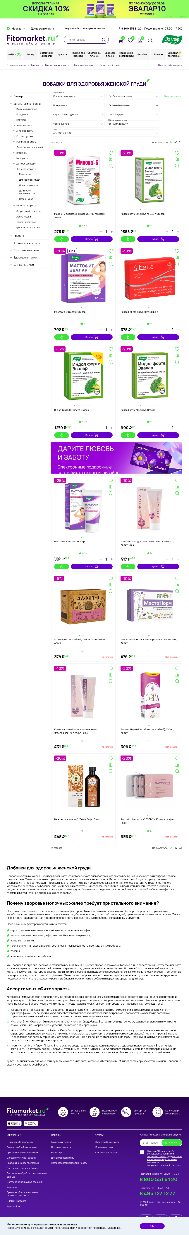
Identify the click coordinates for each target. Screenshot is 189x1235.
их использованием (63, 1227)
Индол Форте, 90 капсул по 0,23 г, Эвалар (143, 213)
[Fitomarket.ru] (33, 39)
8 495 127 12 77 (157, 1193)
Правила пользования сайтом (22, 1152)
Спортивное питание (94, 54)
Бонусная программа (174, 54)
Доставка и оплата (42, 28)
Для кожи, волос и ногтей (29, 147)
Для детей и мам (24, 264)
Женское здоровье (26, 169)
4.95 (84, 421)
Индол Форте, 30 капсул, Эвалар (138, 410)
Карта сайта (13, 1206)
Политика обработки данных (22, 1147)
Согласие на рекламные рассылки (25, 1181)
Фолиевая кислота (29, 185)
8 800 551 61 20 (131, 28)
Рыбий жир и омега (26, 141)
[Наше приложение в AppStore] (14, 1123)
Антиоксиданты (24, 130)
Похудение (22, 114)
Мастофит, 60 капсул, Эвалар (70, 312)
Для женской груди (29, 179)
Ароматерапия (24, 216)
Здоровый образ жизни (28, 211)
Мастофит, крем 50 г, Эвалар (69, 541)
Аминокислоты (24, 125)
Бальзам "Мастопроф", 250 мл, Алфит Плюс (77, 819)
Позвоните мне (163, 28)
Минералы (22, 158)
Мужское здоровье (26, 205)
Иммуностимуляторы (27, 109)
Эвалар (30, 54)
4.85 (84, 225)
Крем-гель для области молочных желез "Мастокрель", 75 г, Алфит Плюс (75, 731)
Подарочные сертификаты (126, 54)
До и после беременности (27, 192)
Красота (62, 54)
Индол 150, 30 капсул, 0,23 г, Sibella (139, 312)
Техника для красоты (78, 54)
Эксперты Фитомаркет (107, 1142)
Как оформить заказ (61, 1142)
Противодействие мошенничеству (69, 1162)
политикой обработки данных (160, 1155)
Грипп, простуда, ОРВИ (28, 227)
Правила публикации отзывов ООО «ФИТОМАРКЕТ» (22, 1194)
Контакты (12, 1187)
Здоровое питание (110, 54)
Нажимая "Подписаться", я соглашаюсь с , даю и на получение (164, 1158)
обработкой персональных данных (99, 1227)
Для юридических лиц (62, 1157)
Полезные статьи (104, 1147)
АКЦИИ (12, 54)
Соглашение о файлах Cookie (22, 1168)
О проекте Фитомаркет (170, 65)
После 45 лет (26, 199)
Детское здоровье (26, 163)
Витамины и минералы (46, 54)
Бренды (158, 54)
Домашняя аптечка (26, 222)
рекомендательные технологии (56, 1224)
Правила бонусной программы (23, 1162)
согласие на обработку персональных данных (164, 1159)
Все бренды (57, 1152)
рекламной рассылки (170, 1165)
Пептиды (21, 119)
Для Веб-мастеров (16, 1201)
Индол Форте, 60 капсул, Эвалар (71, 410)
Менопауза (25, 174)
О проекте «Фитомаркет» (20, 1142)
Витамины (21, 152)
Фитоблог (143, 54)
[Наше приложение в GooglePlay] (30, 1123)
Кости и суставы (24, 136)
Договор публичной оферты (21, 1157)
